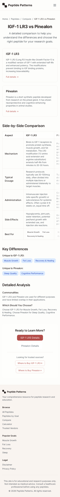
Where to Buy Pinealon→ (30, 370)
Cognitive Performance (32, 273)
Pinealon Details (30, 345)
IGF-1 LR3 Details (30, 337)
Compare (26, 19)
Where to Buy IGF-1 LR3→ (30, 363)
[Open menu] (55, 5)
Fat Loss (46, 232)
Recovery (6, 448)
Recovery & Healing (35, 236)
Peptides (15, 19)
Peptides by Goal (10, 416)
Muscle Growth (33, 232)
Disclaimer (7, 464)
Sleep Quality (10, 273)
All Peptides (8, 412)
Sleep (5, 452)
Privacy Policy (9, 468)
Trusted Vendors (10, 428)
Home (5, 19)
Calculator (7, 424)
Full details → (12, 77)
